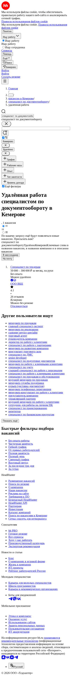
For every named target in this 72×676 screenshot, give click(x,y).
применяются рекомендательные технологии (30, 639)
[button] (5, 70)
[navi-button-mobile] (4, 81)
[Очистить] (6, 124)
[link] (7, 62)
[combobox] (17, 116)
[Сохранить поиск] (4, 133)
